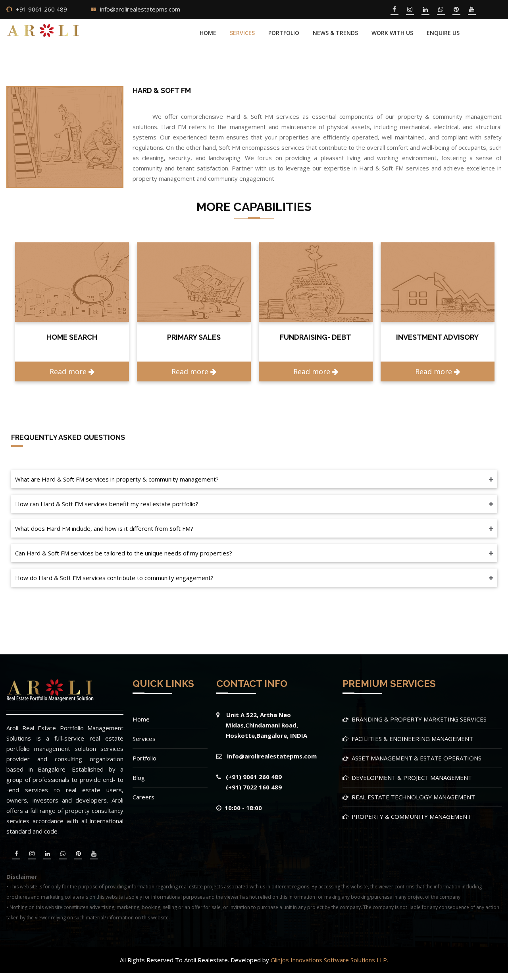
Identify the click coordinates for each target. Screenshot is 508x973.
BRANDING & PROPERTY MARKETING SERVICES (419, 719)
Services (242, 33)
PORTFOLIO (283, 33)
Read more (69, 371)
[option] (72, 311)
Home (208, 33)
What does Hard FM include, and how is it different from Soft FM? (104, 528)
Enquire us (443, 33)
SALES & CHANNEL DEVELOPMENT (437, 341)
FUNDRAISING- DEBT (193, 337)
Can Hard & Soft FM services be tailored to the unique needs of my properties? (123, 553)
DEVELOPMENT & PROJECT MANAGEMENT (412, 777)
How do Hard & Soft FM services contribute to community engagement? (114, 578)
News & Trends (335, 33)
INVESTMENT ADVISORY (315, 337)
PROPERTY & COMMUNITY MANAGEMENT (411, 816)
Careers (143, 797)
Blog (139, 777)
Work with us (392, 33)
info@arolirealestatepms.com (140, 9)
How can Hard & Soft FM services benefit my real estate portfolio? (106, 504)
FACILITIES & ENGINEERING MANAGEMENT (412, 739)
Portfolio (144, 758)
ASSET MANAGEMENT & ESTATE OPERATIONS (416, 758)
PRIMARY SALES (72, 337)
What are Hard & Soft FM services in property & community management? (117, 479)
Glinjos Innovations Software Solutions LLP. (329, 960)
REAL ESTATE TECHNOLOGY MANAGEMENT (413, 797)
